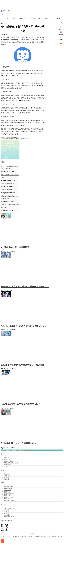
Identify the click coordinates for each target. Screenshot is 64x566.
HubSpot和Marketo (9, 500)
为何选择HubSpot (8, 488)
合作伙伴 (6, 510)
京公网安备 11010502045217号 (40, 536)
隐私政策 (32, 533)
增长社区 (40, 18)
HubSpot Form (7, 491)
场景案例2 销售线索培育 (7, 183)
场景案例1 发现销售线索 (7, 190)
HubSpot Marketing (9, 493)
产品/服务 (14, 18)
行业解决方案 (32, 18)
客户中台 (6, 457)
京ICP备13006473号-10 (55, 536)
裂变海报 (6, 479)
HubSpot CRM (7, 490)
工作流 (5, 466)
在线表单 (6, 477)
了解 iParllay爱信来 (9, 508)
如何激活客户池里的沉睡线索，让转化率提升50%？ (25, 286)
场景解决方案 (22, 18)
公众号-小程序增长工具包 (11, 463)
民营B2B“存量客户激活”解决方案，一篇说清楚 (22, 365)
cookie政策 (7, 515)
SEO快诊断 (61, 29)
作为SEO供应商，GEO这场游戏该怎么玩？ (20, 404)
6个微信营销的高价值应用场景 (15, 247)
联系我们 (26, 450)
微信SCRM (7, 459)
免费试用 (58, 18)
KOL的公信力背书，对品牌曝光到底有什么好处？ (24, 326)
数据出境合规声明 (9, 516)
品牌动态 (6, 511)
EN (52, 18)
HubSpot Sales (7, 494)
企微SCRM (7, 475)
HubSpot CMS (7, 496)
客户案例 (47, 18)
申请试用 (61, 24)
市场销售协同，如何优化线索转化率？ (18, 443)
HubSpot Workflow (9, 497)
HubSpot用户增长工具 (10, 486)
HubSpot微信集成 (8, 461)
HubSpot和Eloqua (8, 499)
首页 (8, 18)
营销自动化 (7, 464)
